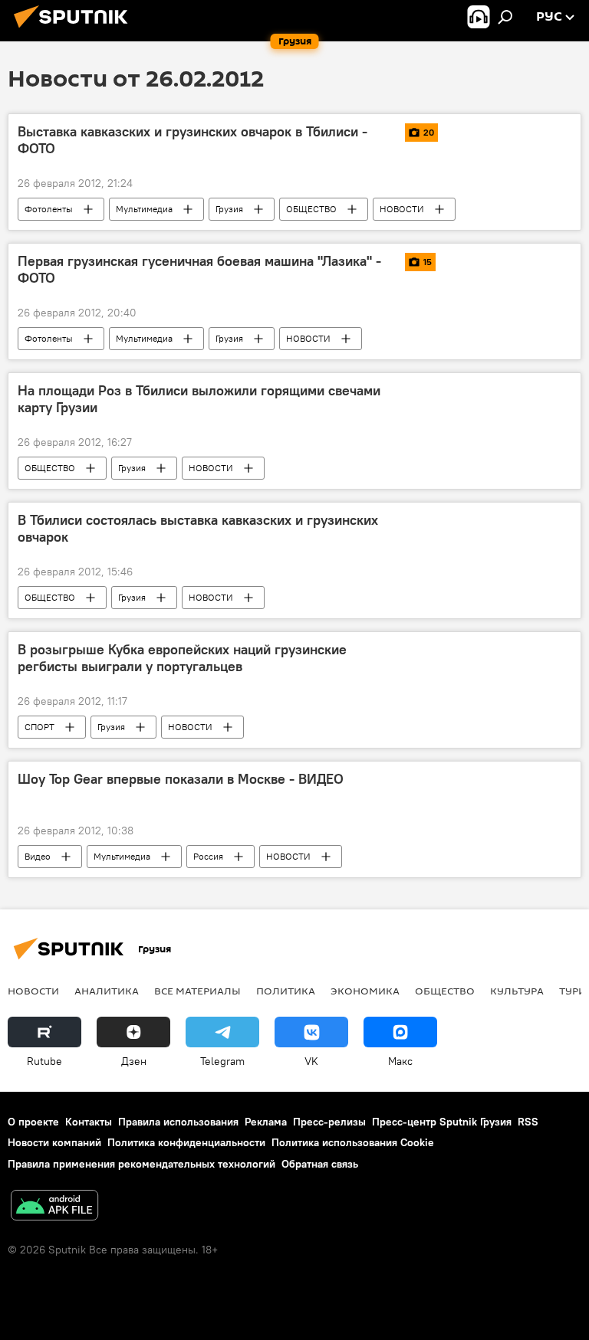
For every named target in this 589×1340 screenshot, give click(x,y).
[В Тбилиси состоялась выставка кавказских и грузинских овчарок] (488, 521)
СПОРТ (39, 726)
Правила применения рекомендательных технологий (141, 1164)
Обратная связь (319, 1164)
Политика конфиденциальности (186, 1142)
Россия (208, 856)
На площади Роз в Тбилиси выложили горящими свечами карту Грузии (199, 399)
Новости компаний (54, 1142)
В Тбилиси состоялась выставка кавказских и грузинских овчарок (198, 529)
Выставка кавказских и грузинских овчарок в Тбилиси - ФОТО (192, 140)
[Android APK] (54, 1207)
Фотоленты (49, 209)
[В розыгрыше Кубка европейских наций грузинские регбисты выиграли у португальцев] (488, 650)
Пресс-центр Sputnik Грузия (442, 1122)
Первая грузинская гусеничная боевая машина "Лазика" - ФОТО (199, 270)
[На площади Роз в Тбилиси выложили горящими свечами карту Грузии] (488, 391)
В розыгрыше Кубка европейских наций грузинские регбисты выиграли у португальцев (182, 658)
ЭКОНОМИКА (365, 991)
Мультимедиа (144, 209)
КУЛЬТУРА (517, 991)
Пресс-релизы (329, 1122)
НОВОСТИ (402, 209)
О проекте (33, 1122)
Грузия (229, 209)
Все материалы (197, 991)
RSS (528, 1122)
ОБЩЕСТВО (311, 209)
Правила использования (178, 1122)
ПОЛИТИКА (285, 991)
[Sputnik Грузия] (75, 30)
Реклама (266, 1122)
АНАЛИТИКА (106, 991)
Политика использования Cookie (352, 1142)
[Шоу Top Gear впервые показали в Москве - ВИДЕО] (488, 780)
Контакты (88, 1122)
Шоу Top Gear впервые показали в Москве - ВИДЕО (181, 779)
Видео (38, 856)
